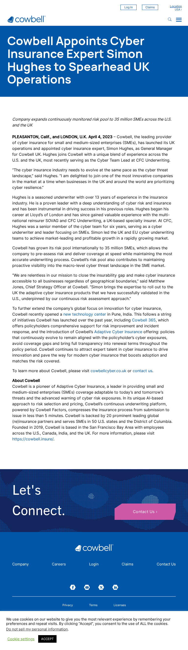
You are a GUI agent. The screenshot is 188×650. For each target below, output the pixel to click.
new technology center (84, 314)
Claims (150, 7)
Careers (59, 564)
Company (20, 564)
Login (94, 564)
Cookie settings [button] (21, 639)
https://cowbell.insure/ (32, 439)
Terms (93, 605)
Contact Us (144, 511)
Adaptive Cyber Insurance (118, 331)
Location (176, 6)
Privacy (67, 605)
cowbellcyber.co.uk (108, 370)
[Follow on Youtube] (87, 587)
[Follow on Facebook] (73, 587)
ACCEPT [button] (47, 639)
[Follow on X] (101, 587)
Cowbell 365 (144, 320)
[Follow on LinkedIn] (115, 587)
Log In (128, 7)
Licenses (120, 605)
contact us (142, 370)
